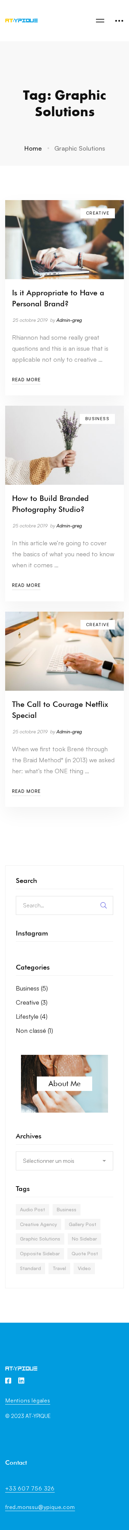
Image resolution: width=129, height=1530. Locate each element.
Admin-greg (69, 320)
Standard (30, 1268)
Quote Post (85, 1253)
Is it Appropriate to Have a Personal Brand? (58, 298)
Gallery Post (82, 1224)
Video (84, 1268)
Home (33, 148)
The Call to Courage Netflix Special (60, 710)
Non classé (34, 1030)
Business (32, 988)
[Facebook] (8, 1381)
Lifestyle (31, 1016)
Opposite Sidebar (40, 1253)
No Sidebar (84, 1239)
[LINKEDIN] (21, 1381)
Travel (59, 1268)
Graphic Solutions (40, 1239)
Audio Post (32, 1209)
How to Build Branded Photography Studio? (50, 504)
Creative (31, 1002)
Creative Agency (38, 1224)
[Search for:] (64, 905)
